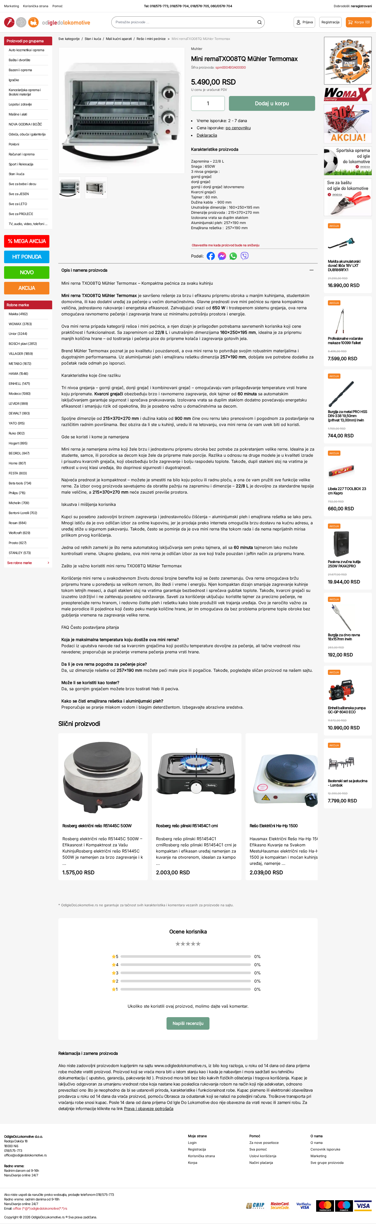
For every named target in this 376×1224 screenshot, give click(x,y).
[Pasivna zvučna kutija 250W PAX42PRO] (341, 544)
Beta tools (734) (20, 483)
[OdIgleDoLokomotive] (47, 22)
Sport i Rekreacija (21, 164)
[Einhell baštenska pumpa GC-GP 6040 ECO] (341, 690)
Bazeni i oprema (20, 70)
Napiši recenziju (188, 1023)
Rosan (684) (17, 523)
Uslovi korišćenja (262, 1156)
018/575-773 (159, 6)
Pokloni (14, 144)
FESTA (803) (18, 473)
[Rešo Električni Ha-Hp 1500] (290, 777)
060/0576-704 (221, 6)
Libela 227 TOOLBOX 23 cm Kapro (347, 490)
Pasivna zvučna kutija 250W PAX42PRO (344, 563)
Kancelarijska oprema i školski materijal (25, 92)
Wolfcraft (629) (19, 533)
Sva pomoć (258, 1149)
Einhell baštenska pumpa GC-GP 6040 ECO (347, 710)
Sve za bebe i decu (22, 184)
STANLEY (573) (20, 553)
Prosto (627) (17, 543)
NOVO (27, 272)
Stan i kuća (16, 174)
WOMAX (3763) (20, 324)
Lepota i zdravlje (20, 104)
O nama (317, 1143)
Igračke (14, 80)
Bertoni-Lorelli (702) (23, 513)
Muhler (196, 49)
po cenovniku (238, 127)
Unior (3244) (18, 334)
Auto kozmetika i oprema (26, 50)
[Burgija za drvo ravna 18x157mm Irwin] (341, 617)
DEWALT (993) (19, 413)
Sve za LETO (18, 204)
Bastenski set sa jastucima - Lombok (347, 783)
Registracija (197, 1149)
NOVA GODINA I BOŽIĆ (25, 124)
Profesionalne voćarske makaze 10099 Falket (345, 340)
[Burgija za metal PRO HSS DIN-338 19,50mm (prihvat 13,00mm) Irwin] (341, 394)
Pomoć (57, 6)
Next (193, 109)
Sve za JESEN (19, 194)
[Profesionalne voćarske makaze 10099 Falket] (341, 320)
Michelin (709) (19, 503)
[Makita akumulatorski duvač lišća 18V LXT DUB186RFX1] (341, 243)
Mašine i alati (18, 114)
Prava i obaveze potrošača (148, 1108)
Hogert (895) (18, 443)
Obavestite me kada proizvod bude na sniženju (225, 245)
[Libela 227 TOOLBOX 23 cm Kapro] (341, 471)
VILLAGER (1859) (21, 354)
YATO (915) (17, 423)
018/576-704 (179, 6)
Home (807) (17, 463)
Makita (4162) (18, 314)
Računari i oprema (21, 154)
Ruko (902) (17, 433)
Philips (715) (17, 493)
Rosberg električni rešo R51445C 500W (96, 825)
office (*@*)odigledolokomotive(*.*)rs (40, 1208)
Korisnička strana (35, 6)
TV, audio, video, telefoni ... (28, 224)
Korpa (192, 1163)
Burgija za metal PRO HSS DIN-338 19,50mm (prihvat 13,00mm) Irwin (347, 415)
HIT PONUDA (26, 257)
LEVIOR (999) (18, 403)
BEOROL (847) (19, 453)
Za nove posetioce (264, 1143)
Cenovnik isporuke (325, 1149)
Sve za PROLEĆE (21, 214)
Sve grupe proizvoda (327, 1163)
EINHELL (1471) (19, 383)
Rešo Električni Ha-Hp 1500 (273, 825)
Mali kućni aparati (119, 39)
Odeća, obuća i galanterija (27, 134)
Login (192, 1143)
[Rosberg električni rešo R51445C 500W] (103, 777)
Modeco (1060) (20, 393)
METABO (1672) (20, 363)
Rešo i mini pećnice (151, 39)
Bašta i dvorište (19, 60)
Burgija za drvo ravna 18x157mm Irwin (344, 637)
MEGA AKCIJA (27, 241)
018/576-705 (199, 6)
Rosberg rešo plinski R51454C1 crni (187, 825)
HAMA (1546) (18, 373)
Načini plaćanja (261, 1163)
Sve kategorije (69, 39)
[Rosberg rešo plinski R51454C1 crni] (196, 777)
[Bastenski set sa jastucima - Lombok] (341, 763)
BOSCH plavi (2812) (23, 344)
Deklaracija (207, 135)
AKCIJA (26, 288)
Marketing (11, 6)
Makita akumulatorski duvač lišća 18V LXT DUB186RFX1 (344, 265)
